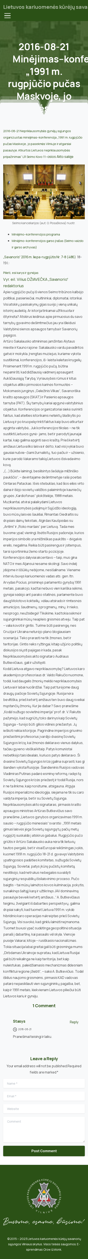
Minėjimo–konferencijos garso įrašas (37, 241)
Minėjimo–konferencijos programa (36, 234)
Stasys (19, 1021)
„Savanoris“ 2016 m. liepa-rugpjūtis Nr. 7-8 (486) (39, 257)
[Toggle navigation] (7, 15)
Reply (74, 1022)
